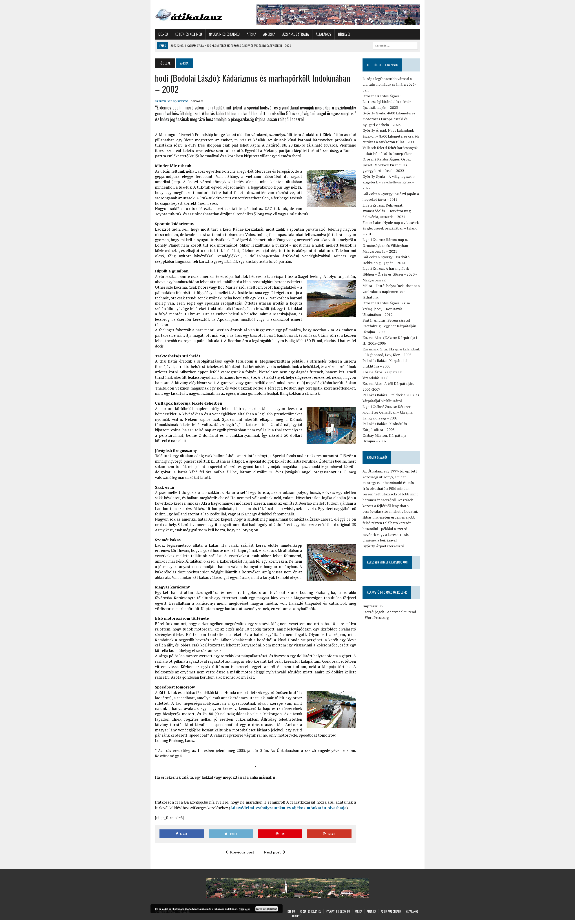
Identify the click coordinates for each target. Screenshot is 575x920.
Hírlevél (344, 34)
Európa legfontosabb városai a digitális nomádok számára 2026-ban (389, 84)
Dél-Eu (163, 34)
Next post (272, 852)
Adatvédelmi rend (401, 611)
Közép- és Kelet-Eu (188, 34)
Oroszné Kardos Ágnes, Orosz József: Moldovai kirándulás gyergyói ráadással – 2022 (387, 165)
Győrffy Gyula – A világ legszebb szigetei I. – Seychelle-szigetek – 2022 (389, 182)
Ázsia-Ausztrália (295, 34)
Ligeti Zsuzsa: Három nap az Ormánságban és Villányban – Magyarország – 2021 (387, 245)
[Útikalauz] (197, 13)
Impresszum (373, 606)
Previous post (242, 852)
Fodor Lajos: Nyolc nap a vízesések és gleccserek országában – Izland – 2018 (391, 228)
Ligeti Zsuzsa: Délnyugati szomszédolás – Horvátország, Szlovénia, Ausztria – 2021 (387, 211)
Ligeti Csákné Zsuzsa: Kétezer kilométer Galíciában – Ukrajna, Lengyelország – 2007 (388, 412)
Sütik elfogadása (266, 909)
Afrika (251, 34)
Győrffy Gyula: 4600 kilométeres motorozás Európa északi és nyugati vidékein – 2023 (389, 119)
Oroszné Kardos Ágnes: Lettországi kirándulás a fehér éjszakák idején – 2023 (387, 102)
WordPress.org (377, 617)
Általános (323, 34)
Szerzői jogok (373, 611)
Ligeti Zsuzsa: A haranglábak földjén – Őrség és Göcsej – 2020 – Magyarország (390, 274)
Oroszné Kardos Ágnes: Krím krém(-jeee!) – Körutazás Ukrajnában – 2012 (386, 309)
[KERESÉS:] (395, 45)
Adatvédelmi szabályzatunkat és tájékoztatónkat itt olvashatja (288, 807)
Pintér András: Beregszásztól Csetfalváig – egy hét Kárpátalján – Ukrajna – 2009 (391, 326)
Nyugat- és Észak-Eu (224, 34)
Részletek (244, 909)
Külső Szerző (178, 101)
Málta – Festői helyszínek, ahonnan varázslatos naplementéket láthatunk (391, 291)
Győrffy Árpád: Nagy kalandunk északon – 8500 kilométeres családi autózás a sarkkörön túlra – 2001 (391, 136)
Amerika (269, 34)
